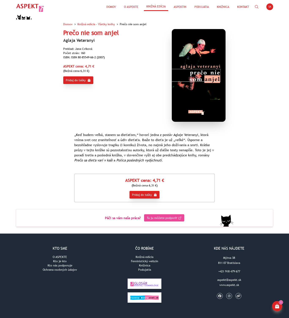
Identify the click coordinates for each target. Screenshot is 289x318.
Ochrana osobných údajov (60, 270)
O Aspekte (131, 7)
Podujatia (201, 7)
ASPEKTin (180, 7)
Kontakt (243, 7)
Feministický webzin (144, 261)
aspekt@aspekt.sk (229, 280)
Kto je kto (60, 261)
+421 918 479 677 (229, 271)
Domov (111, 7)
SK (270, 7)
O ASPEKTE (60, 257)
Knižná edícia (156, 6)
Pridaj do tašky (76, 80)
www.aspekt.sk (229, 285)
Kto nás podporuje (60, 265)
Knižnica (223, 7)
